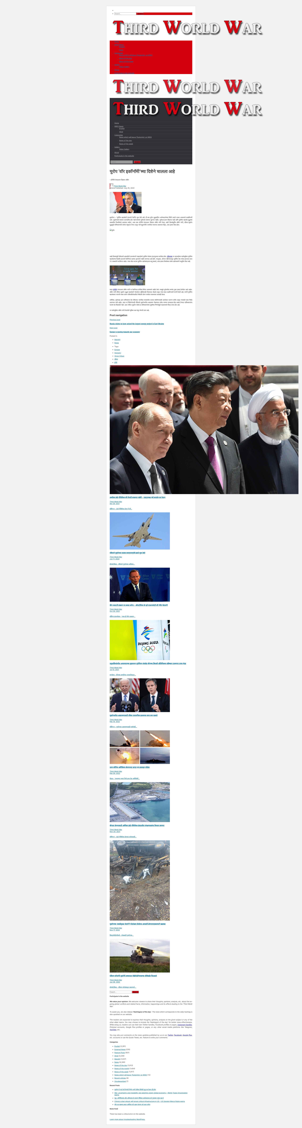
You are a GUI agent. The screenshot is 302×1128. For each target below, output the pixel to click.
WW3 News (119, 45)
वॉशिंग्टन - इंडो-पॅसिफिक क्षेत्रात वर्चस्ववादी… (123, 837)
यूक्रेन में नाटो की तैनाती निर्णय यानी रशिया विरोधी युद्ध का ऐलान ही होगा (135, 1090)
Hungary (117, 353)
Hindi (121, 50)
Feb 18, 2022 (115, 722)
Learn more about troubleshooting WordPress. (127, 1119)
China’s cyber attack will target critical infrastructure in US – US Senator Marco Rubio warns (149, 1101)
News (116, 343)
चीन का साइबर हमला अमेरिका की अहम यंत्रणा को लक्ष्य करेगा (132, 1104)
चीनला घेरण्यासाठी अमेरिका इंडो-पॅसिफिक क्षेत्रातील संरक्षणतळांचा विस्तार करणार (137, 825)
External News (120, 1049)
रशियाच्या (169, 256)
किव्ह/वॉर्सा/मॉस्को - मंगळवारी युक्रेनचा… (122, 935)
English (122, 47)
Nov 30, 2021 (115, 832)
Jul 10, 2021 (114, 670)
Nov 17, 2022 (115, 930)
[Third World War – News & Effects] (188, 38)
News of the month (121, 1069)
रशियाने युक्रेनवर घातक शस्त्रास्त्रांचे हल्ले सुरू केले (127, 553)
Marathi (117, 340)
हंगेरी (115, 362)
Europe (117, 350)
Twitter (170, 1035)
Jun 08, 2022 (115, 982)
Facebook (178, 1035)
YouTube (113, 1030)
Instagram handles (185, 1025)
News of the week (126, 61)
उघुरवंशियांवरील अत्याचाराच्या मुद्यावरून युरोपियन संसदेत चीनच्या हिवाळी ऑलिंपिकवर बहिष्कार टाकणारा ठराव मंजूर (148, 663)
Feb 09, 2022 (115, 773)
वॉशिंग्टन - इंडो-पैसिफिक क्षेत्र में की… (121, 509)
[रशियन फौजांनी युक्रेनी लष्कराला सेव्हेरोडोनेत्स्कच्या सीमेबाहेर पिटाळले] (140, 972)
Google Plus (187, 1035)
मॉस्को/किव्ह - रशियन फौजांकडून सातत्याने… (123, 987)
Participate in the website (124, 73)
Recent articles (120, 1078)
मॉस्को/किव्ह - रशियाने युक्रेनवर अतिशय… (122, 564)
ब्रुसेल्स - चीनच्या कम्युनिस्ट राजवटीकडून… (123, 675)
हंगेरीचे (115, 289)
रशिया (116, 359)
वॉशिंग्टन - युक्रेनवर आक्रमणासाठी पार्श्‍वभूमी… (123, 727)
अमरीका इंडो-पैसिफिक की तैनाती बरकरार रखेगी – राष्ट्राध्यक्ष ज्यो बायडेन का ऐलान (137, 497)
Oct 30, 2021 (115, 611)
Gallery (117, 65)
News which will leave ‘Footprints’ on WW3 (135, 55)
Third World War (120, 186)
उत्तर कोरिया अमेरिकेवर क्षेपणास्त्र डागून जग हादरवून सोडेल (130, 767)
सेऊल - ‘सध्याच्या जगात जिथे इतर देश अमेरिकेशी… (125, 779)
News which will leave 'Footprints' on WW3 (130, 1075)
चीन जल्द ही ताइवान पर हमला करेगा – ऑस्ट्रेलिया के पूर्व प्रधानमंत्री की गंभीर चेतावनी (139, 605)
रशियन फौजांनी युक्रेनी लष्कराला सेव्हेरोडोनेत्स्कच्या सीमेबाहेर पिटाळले (133, 976)
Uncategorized (120, 1081)
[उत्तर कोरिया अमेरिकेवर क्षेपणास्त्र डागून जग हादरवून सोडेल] (140, 763)
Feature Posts (119, 1053)
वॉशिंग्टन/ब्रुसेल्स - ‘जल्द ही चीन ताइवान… (122, 616)
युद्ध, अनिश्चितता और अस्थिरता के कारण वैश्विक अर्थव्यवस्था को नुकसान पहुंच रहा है (139, 1098)
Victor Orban (119, 356)
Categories (118, 53)
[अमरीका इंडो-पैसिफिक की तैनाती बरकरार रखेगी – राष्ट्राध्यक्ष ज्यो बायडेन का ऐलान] (204, 493)
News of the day (125, 58)
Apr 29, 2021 (115, 504)
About (116, 70)
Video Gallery (124, 67)
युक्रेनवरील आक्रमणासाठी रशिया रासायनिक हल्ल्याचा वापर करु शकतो (133, 715)
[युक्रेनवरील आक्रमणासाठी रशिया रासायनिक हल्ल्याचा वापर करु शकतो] (140, 711)
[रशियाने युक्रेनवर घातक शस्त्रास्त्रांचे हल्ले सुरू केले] (140, 549)
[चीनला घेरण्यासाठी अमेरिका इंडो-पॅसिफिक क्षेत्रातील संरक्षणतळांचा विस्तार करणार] (140, 821)
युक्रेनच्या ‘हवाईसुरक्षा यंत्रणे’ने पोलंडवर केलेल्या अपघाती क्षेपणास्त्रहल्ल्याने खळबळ (138, 924)
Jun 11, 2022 (114, 559)
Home (116, 42)
